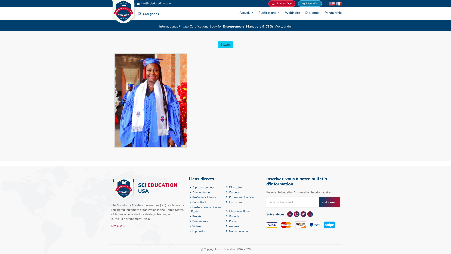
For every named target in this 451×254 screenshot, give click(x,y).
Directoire (235, 187)
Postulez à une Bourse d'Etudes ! (205, 209)
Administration (201, 192)
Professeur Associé (241, 197)
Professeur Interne (204, 197)
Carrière (233, 192)
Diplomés (312, 13)
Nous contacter (238, 231)
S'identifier (311, 3)
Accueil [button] (245, 13)
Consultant (199, 202)
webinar (233, 226)
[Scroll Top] (417, 237)
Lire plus (117, 226)
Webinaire (292, 13)
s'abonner (329, 202)
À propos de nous (203, 187)
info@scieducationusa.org (157, 3)
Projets (197, 216)
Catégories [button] (150, 14)
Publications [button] (267, 13)
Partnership (333, 13)
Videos (196, 226)
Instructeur (235, 202)
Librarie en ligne (239, 211)
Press (232, 221)
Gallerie (225, 45)
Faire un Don (284, 3)
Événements (200, 221)
